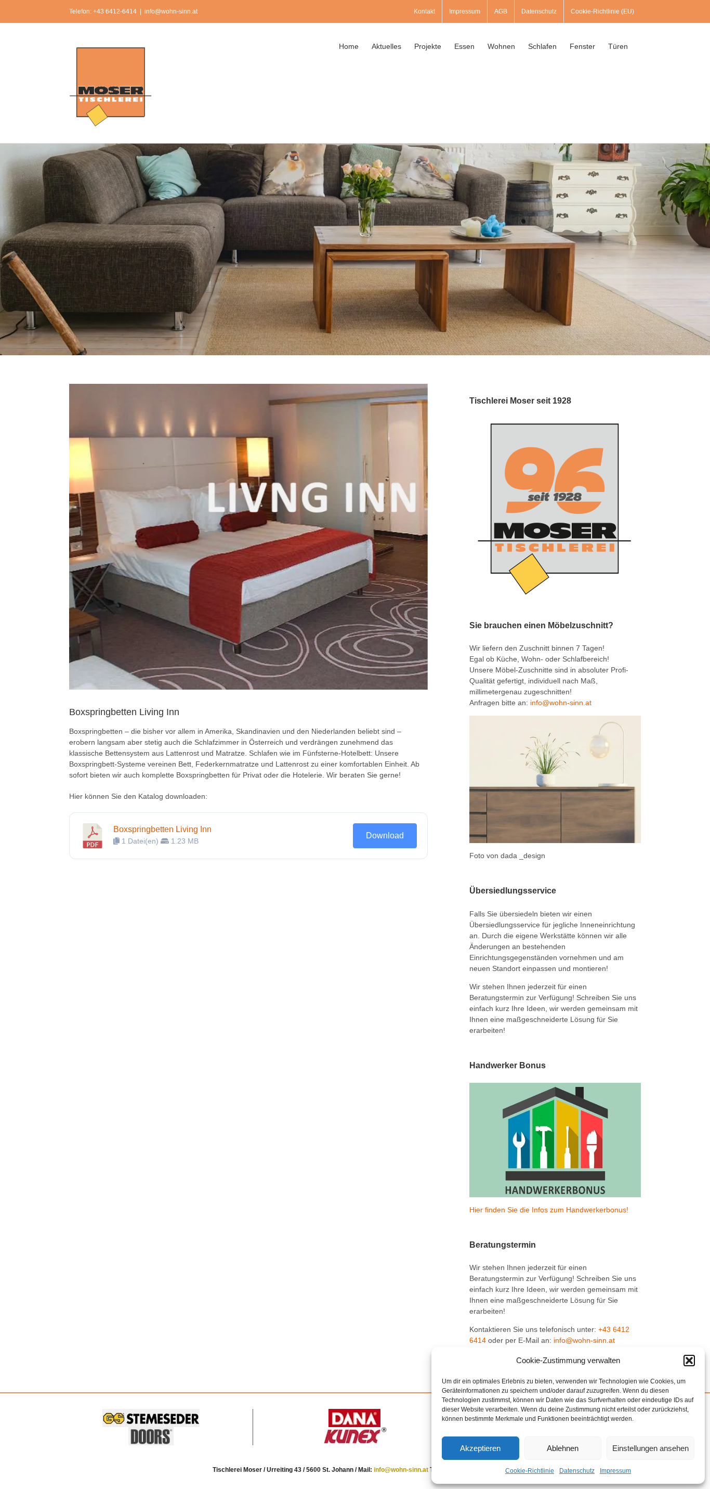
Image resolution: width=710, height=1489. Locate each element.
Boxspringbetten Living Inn (162, 829)
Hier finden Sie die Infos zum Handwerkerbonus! (548, 1210)
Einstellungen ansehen (650, 1448)
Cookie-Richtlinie (529, 1470)
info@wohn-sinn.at (171, 11)
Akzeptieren (480, 1448)
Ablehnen (562, 1448)
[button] (689, 1360)
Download (385, 835)
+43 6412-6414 (115, 11)
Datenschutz (577, 1470)
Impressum (615, 1470)
